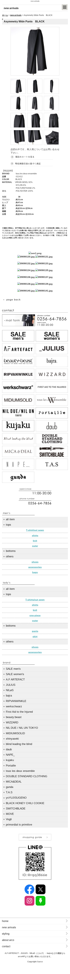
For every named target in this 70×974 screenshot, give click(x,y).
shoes (35, 562)
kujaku (10, 760)
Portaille (11, 765)
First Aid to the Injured (19, 711)
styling (5, 933)
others (10, 556)
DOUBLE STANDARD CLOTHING (26, 776)
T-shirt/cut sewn (35, 530)
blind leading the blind (19, 744)
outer (35, 546)
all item (10, 519)
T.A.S (9, 792)
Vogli (9, 819)
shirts (35, 535)
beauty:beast (13, 717)
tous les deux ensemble (20, 770)
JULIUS (10, 684)
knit (35, 540)
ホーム (5, 15)
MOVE (10, 813)
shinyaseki (12, 738)
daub (9, 749)
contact (6, 946)
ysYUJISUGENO (16, 797)
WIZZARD (12, 722)
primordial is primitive (19, 824)
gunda (9, 787)
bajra (9, 695)
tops (8, 524)
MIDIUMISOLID (15, 733)
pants (35, 631)
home (5, 921)
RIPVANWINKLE (16, 701)
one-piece (35, 615)
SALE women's (15, 674)
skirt (35, 636)
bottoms (11, 550)
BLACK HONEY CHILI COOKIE (25, 803)
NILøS (10, 690)
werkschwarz (14, 706)
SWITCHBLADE (15, 808)
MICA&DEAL (13, 781)
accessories (35, 567)
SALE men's (13, 668)
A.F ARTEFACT (15, 679)
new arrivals (15, 15)
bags (35, 572)
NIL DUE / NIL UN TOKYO (22, 727)
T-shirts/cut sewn (35, 599)
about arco (8, 940)
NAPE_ (10, 754)
